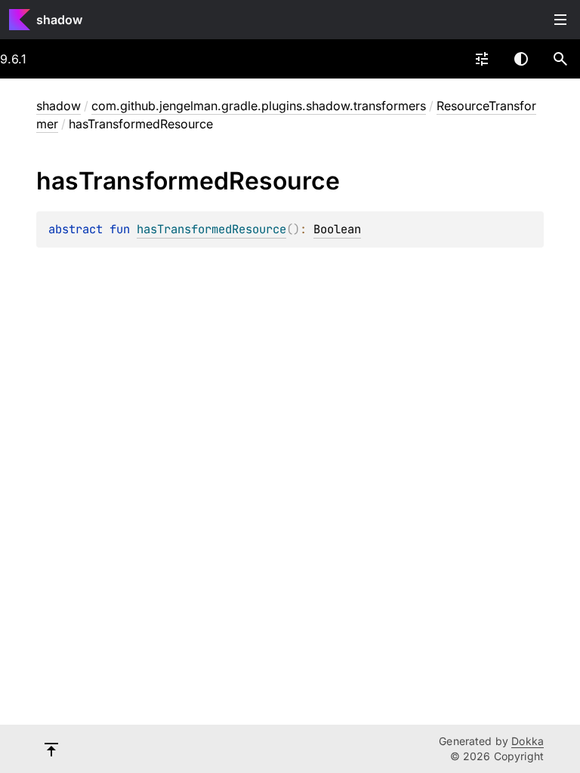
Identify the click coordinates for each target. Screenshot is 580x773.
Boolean (337, 229)
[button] (560, 59)
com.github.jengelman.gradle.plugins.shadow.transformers (258, 105)
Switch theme (521, 59)
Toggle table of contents (560, 19)
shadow (59, 19)
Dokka (527, 741)
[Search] (560, 59)
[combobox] (481, 59)
